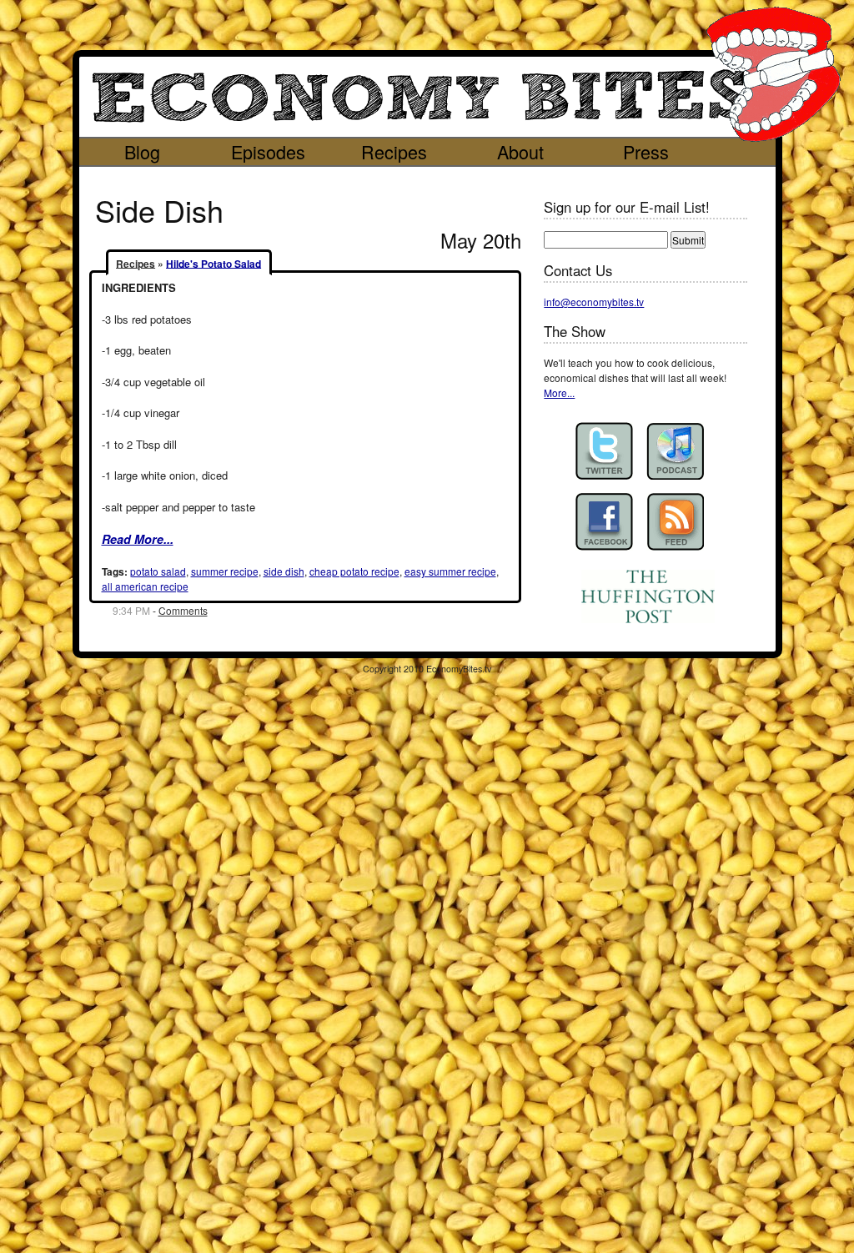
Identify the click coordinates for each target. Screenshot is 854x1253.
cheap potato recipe (354, 571)
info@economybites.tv (594, 301)
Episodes (268, 151)
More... (559, 392)
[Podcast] (675, 451)
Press (646, 151)
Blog (142, 151)
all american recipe (145, 586)
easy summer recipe (450, 571)
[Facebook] (604, 522)
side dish (284, 571)
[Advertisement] (412, 179)
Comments (183, 610)
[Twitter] (604, 451)
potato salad (158, 571)
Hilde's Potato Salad (213, 262)
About (520, 151)
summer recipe (225, 571)
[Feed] (675, 522)
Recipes (394, 151)
